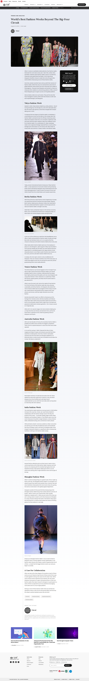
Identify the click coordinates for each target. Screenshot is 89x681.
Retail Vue (66, 81)
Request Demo (82, 4)
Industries (39, 4)
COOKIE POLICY (65, 679)
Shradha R (14, 645)
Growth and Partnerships (34, 7)
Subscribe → (69, 89)
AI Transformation (24, 7)
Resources (59, 4)
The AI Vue (69, 82)
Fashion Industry (46, 596)
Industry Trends (55, 7)
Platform (26, 4)
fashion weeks (29, 599)
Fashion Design (35, 596)
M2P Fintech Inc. (16, 679)
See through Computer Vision (65, 640)
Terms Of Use (72, 679)
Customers (47, 4)
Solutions (32, 4)
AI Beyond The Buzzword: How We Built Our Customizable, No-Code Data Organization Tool (44, 642)
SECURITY (78, 679)
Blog (18, 7)
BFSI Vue (72, 81)
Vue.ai (17, 31)
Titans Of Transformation (45, 7)
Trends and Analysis (18, 15)
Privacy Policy (57, 679)
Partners (53, 4)
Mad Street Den (13, 659)
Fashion (27, 596)
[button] (5, 1)
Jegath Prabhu (38, 646)
